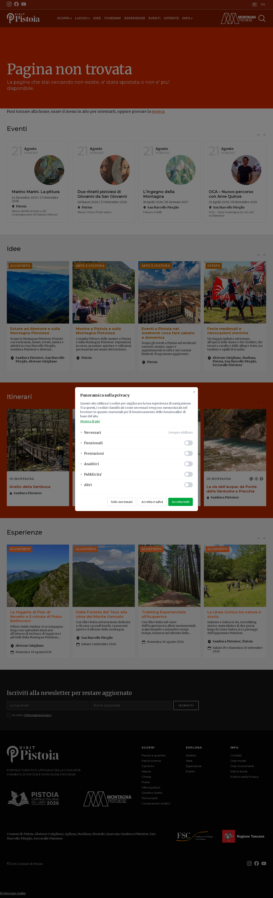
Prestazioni (94, 453)
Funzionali (93, 443)
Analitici (91, 464)
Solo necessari (121, 502)
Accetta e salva (152, 502)
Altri (88, 485)
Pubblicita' (93, 474)
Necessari (92, 432)
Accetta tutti (180, 502)
